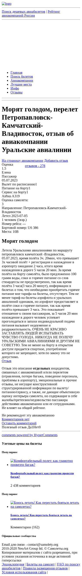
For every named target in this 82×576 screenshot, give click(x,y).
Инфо (14, 88)
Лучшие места (21, 84)
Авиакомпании (21, 80)
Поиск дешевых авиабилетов (23, 11)
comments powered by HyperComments (30, 435)
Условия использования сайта (24, 572)
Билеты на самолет (40, 564)
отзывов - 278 (35, 166)
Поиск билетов (21, 76)
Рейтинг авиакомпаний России (31, 13)
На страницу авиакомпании (22, 160)
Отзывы (16, 92)
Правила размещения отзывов (45, 568)
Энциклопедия (13, 564)
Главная (16, 72)
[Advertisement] (41, 44)
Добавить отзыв (56, 160)
